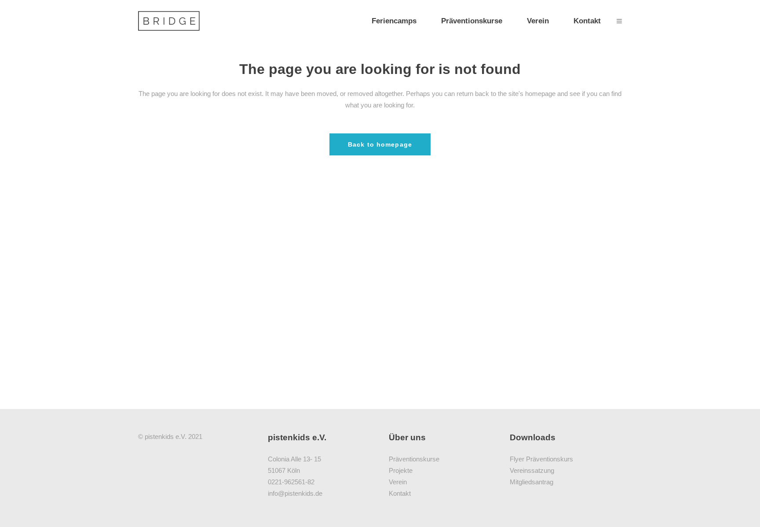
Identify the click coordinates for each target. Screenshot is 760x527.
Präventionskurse (414, 459)
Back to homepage (380, 144)
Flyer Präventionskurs (541, 459)
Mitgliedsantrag (531, 482)
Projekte (401, 470)
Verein (398, 482)
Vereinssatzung (532, 470)
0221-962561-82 (291, 482)
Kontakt (400, 493)
